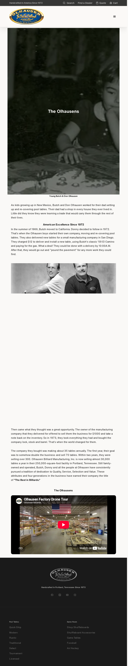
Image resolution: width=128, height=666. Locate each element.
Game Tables (74, 637)
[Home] (26, 16)
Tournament (15, 653)
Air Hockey (73, 648)
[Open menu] (114, 16)
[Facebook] (52, 594)
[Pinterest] (75, 594)
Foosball (71, 643)
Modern (13, 632)
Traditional (15, 643)
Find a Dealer (85, 3)
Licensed (14, 658)
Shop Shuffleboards (78, 627)
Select (12, 648)
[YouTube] (67, 594)
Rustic (12, 637)
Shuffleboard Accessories (81, 632)
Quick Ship (15, 627)
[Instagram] (59, 594)
